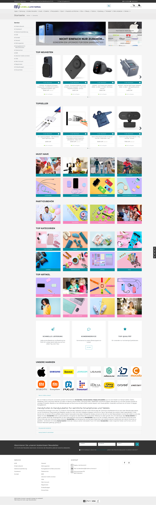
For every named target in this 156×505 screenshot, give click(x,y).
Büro (82, 11)
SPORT (75, 249)
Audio (41, 11)
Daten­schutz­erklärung (20, 468)
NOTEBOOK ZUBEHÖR (75, 316)
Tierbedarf (109, 11)
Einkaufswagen (19, 67)
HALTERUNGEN (102, 195)
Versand (17, 40)
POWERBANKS (48, 295)
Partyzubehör (55, 11)
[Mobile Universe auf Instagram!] (129, 462)
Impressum (18, 29)
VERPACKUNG (102, 222)
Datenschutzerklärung (21, 32)
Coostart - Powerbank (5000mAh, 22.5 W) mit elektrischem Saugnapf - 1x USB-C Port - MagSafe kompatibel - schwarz (75, 87)
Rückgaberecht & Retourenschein (20, 46)
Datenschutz (19, 50)
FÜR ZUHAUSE (48, 249)
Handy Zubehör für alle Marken (46, 432)
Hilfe (16, 58)
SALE (129, 269)
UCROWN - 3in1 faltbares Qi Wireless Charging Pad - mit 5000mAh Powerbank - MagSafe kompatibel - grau (48, 87)
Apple (16, 11)
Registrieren (18, 64)
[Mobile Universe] (27, 6)
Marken (126, 11)
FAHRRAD (129, 175)
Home (28, 15)
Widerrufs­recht (18, 466)
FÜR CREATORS (75, 175)
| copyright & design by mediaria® (34, 498)
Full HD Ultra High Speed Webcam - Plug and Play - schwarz (129, 137)
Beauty (87, 11)
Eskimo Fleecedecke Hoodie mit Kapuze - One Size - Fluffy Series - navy (102, 137)
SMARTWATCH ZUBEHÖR (102, 295)
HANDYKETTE (129, 295)
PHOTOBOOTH (129, 222)
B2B (16, 53)
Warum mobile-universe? (45, 395)
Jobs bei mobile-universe (22, 56)
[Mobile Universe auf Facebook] (124, 462)
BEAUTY (102, 249)
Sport (62, 11)
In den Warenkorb (47, 82)
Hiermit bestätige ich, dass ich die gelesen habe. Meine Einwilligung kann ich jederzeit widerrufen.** (109, 449)
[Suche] (109, 5)
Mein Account (19, 61)
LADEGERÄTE (75, 195)
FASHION (129, 249)
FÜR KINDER (75, 295)
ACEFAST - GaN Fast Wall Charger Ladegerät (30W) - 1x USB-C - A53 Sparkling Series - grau (129, 87)
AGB (16, 34)
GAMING (48, 269)
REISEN (102, 175)
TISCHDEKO (75, 222)
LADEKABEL (48, 195)
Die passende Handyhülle (45, 428)
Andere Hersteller (32, 11)
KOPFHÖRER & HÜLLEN (129, 195)
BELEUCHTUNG (129, 316)
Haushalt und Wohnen (72, 11)
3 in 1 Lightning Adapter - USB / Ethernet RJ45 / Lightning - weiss (48, 137)
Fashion (94, 11)
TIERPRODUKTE (75, 269)
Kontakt (17, 37)
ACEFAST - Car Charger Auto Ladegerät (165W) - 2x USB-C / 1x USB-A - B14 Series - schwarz (102, 87)
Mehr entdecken (118, 11)
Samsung (22, 11)
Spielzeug (101, 11)
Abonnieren (137, 444)
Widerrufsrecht (19, 26)
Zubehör (46, 11)
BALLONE (48, 222)
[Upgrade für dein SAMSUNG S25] (71, 33)
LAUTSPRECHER (48, 316)
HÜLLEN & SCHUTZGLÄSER (48, 175)
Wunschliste (18, 70)
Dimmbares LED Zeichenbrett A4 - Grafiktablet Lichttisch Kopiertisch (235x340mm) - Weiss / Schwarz (75, 138)
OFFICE (102, 269)
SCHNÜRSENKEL (102, 316)
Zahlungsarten (19, 43)
